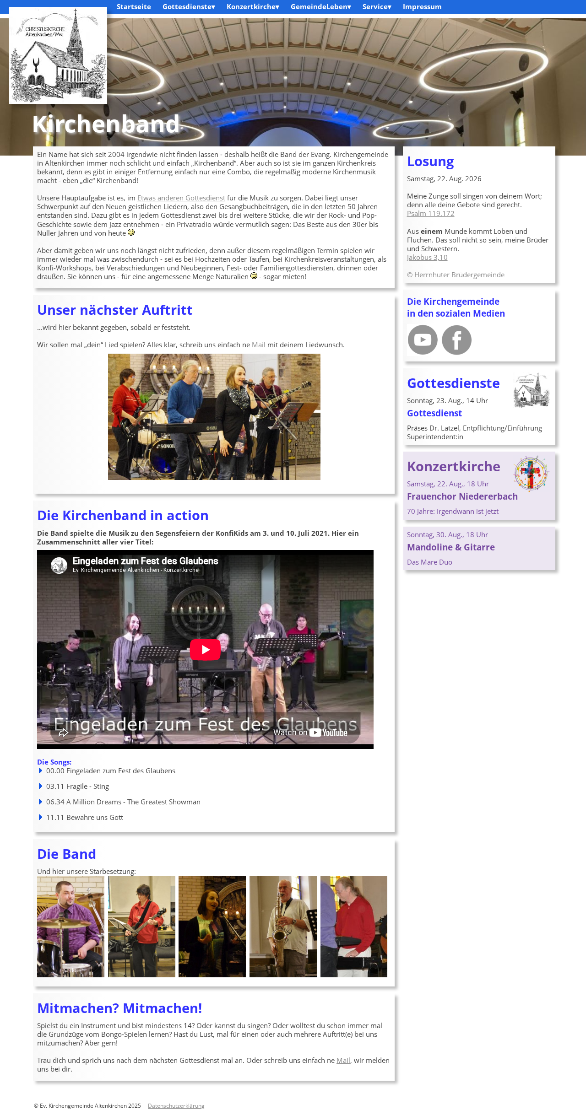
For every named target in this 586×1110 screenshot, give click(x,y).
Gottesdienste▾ (189, 6)
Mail (259, 344)
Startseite (134, 6)
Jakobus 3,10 (427, 257)
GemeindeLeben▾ (321, 6)
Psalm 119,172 (431, 213)
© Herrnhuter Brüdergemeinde (456, 274)
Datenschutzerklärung (176, 1105)
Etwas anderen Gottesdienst (181, 197)
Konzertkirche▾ (253, 6)
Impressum (422, 6)
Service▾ (377, 6)
